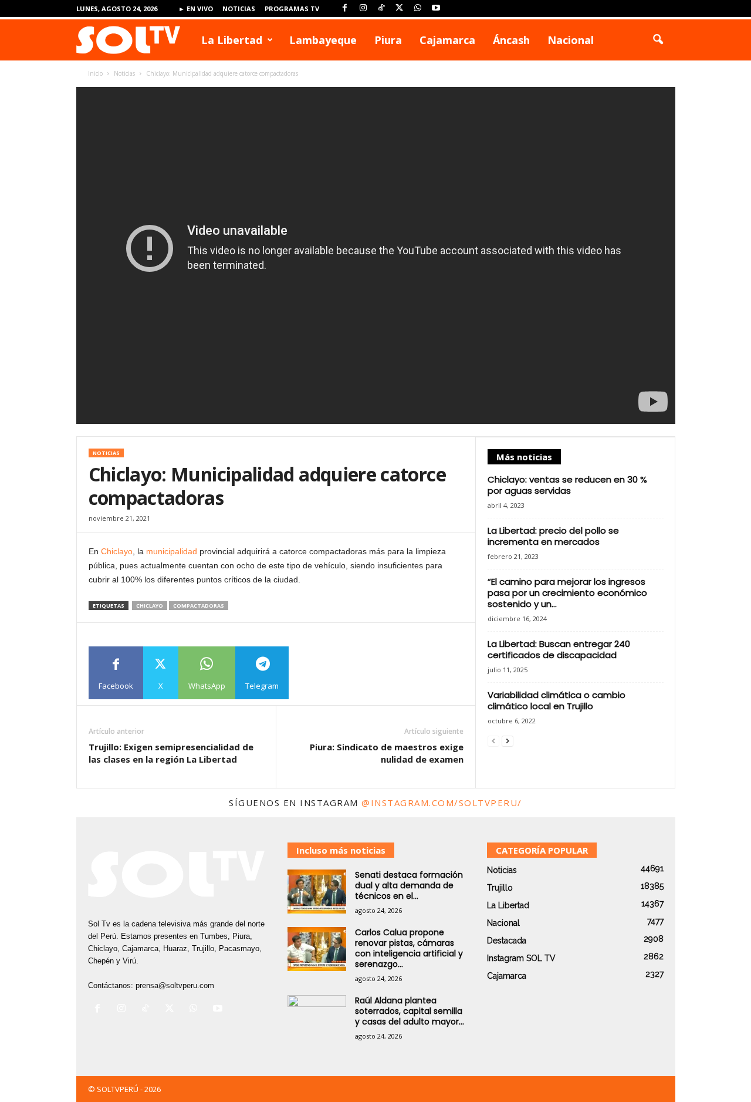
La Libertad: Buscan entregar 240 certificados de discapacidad (559, 649)
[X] (400, 8)
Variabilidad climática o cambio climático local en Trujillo (556, 700)
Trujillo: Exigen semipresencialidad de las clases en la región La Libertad (171, 753)
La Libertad (231, 40)
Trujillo (500, 887)
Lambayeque (323, 40)
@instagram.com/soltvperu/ (441, 802)
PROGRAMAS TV (292, 8)
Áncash (511, 40)
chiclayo (149, 605)
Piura (388, 40)
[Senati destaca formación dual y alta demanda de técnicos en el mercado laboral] (316, 892)
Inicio (95, 73)
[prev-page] (493, 741)
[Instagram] (363, 8)
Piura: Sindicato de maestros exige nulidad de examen (387, 753)
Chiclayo (117, 551)
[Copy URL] (315, 672)
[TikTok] (381, 8)
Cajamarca (447, 40)
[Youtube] (436, 8)
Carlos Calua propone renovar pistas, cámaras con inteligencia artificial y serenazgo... (409, 948)
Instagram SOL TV (521, 958)
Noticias (238, 8)
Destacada (506, 940)
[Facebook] (345, 8)
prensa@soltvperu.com (175, 985)
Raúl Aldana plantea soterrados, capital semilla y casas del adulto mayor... (409, 1011)
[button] (658, 40)
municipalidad (171, 551)
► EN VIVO (195, 8)
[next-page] (507, 741)
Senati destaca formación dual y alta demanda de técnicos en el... (409, 885)
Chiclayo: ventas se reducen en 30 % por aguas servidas (567, 485)
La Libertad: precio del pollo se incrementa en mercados (553, 536)
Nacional (570, 40)
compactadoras (198, 605)
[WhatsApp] (418, 8)
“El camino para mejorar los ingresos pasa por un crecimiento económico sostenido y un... (567, 592)
